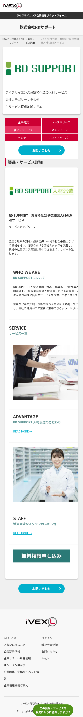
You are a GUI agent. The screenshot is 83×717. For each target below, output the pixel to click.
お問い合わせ (41, 150)
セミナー (23, 138)
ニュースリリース (59, 122)
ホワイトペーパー (59, 138)
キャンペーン (60, 130)
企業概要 (23, 122)
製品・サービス (23, 130)
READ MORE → (22, 431)
